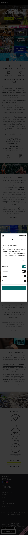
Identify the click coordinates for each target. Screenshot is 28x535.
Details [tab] (14, 240)
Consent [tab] (5, 240)
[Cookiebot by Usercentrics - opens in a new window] (19, 236)
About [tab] (23, 240)
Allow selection (14, 293)
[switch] (24, 271)
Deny (14, 298)
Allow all (14, 288)
